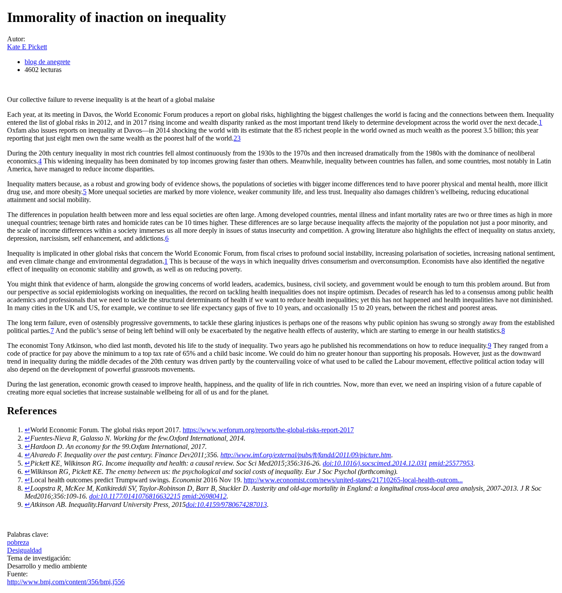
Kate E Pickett (27, 47)
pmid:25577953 (451, 463)
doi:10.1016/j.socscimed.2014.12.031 (375, 463)
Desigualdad (24, 550)
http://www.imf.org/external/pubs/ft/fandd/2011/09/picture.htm (305, 455)
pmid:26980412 (204, 496)
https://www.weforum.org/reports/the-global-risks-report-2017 (268, 430)
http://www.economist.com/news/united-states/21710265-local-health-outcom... (353, 480)
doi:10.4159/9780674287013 (226, 504)
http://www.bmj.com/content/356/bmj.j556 (66, 582)
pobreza (18, 542)
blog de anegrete (47, 61)
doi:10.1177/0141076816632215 (134, 496)
